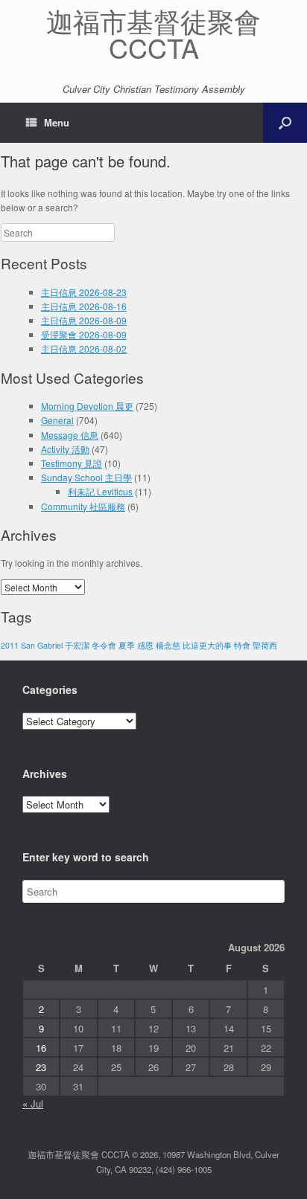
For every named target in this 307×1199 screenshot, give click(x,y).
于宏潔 (77, 645)
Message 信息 (69, 434)
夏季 (126, 645)
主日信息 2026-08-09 (84, 320)
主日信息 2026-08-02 (84, 348)
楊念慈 (168, 645)
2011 (10, 645)
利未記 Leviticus (100, 491)
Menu (56, 122)
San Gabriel (42, 645)
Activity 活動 (65, 449)
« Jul (32, 1103)
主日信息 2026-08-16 (84, 306)
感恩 (145, 645)
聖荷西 (265, 645)
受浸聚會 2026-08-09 (84, 334)
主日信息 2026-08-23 (84, 292)
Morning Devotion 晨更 (87, 405)
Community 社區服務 (83, 506)
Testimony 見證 (71, 463)
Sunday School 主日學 (86, 477)
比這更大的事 (207, 645)
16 (41, 1048)
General (57, 420)
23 (41, 1067)
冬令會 (104, 645)
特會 (242, 645)
